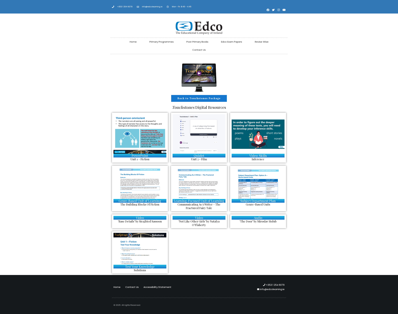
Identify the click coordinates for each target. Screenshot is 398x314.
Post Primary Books (197, 41)
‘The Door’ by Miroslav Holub (258, 221)
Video (140, 218)
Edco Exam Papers (231, 41)
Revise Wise (261, 41)
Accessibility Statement (157, 287)
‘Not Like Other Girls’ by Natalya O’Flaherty (199, 223)
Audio (258, 218)
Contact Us (199, 49)
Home (133, 41)
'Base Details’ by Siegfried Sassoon (140, 221)
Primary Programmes (161, 41)
